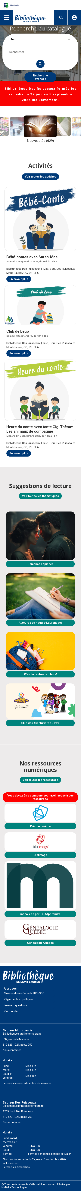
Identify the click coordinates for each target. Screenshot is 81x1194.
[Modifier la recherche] (61, 17)
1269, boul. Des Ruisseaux (18, 1111)
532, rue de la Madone (16, 1039)
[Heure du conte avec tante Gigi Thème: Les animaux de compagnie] (40, 390)
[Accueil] (30, 17)
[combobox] (40, 52)
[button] (6, 18)
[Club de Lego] (40, 305)
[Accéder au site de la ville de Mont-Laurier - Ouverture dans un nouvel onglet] (10, 5)
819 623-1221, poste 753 (17, 1116)
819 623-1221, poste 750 (17, 1044)
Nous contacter (12, 1050)
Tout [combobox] (13, 39)
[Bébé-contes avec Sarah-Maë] (40, 219)
